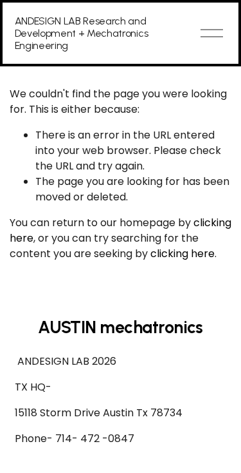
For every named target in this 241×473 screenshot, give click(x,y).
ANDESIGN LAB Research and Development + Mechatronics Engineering (81, 33)
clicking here (182, 253)
